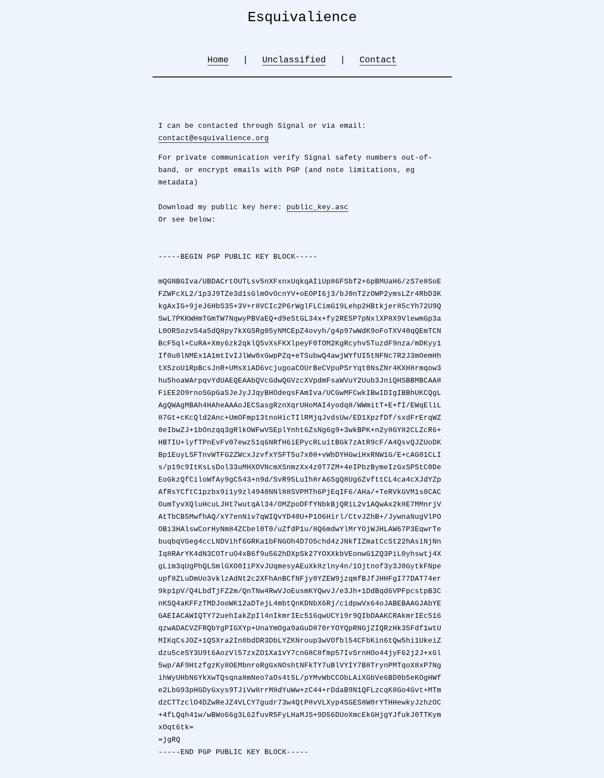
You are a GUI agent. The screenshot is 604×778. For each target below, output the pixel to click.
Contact (378, 60)
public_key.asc (317, 207)
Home (218, 60)
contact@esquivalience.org (213, 138)
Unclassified (294, 60)
